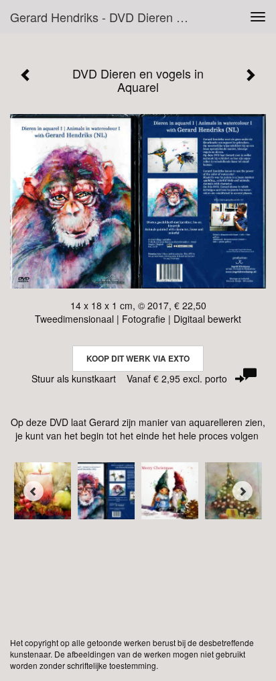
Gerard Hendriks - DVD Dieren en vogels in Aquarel (105, 16)
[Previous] (33, 491)
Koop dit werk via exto (138, 358)
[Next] (242, 491)
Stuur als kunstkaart (129, 378)
